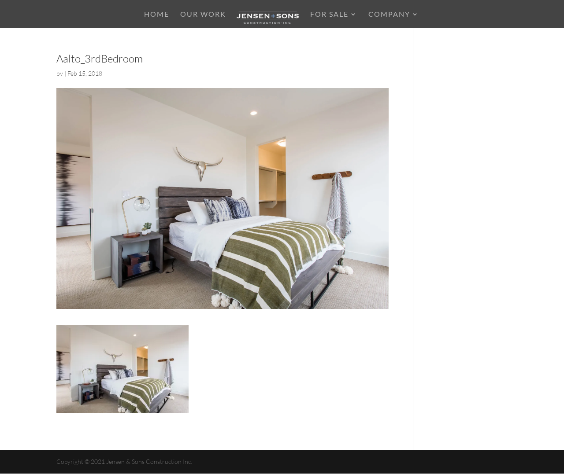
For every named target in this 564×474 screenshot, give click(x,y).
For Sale (329, 14)
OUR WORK (203, 14)
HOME (156, 14)
